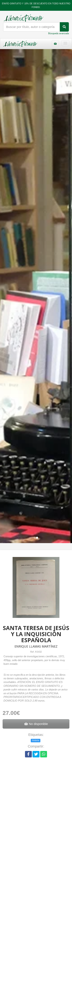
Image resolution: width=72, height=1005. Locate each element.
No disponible (38, 724)
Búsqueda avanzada (58, 33)
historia (35, 740)
